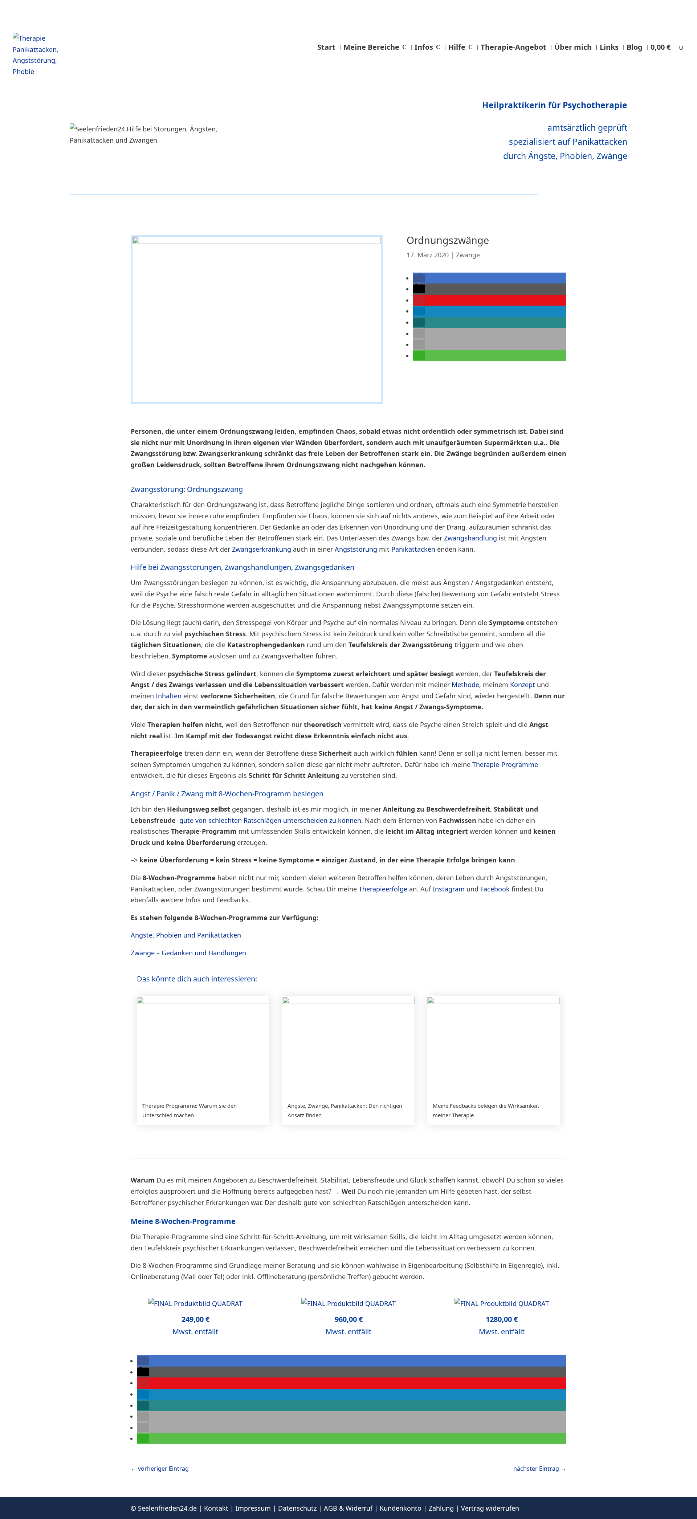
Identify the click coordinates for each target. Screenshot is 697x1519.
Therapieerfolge (383, 889)
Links (609, 47)
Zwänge (468, 254)
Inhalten (169, 695)
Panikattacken (413, 549)
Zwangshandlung (470, 538)
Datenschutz (297, 1508)
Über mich (573, 47)
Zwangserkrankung (261, 549)
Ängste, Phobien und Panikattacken (186, 935)
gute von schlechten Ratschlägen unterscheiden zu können (270, 820)
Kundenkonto (400, 1508)
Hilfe (456, 47)
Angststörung (356, 549)
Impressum (253, 1508)
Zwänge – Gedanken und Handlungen (188, 952)
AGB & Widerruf (348, 1508)
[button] (419, 278)
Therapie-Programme (505, 764)
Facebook (495, 889)
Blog (635, 47)
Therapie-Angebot (513, 47)
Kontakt (216, 1508)
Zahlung (441, 1508)
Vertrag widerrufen (490, 1508)
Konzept (522, 684)
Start (326, 47)
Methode (465, 684)
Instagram (449, 889)
